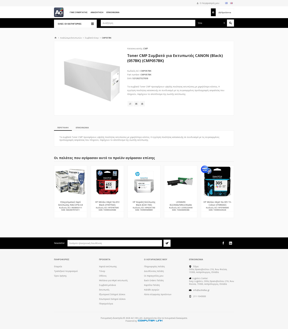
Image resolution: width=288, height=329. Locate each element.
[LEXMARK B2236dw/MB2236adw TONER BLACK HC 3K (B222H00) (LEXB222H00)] (180, 181)
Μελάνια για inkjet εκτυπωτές (113, 280)
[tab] (63, 127)
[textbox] (148, 23)
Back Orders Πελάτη (154, 280)
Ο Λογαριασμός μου (209, 3)
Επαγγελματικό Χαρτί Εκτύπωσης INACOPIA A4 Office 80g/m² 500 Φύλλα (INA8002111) (70, 206)
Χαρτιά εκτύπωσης (108, 266)
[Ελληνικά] (226, 3)
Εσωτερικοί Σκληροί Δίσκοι (112, 299)
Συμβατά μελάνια (107, 285)
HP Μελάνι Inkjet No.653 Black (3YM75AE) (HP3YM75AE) (107, 205)
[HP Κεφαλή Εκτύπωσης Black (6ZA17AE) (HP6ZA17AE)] (144, 181)
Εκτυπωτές (104, 289)
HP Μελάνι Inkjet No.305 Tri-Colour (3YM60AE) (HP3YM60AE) (217, 205)
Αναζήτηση (97, 12)
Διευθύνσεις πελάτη (154, 271)
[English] (231, 3)
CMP (145, 48)
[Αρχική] (55, 37)
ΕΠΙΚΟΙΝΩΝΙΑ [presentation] (82, 127)
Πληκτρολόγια (106, 303)
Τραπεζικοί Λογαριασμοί (66, 271)
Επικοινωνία (112, 12)
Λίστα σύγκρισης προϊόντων (157, 294)
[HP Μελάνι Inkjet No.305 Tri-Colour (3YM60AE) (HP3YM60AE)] (217, 181)
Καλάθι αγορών (151, 289)
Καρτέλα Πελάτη (152, 285)
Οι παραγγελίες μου (154, 275)
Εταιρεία (58, 266)
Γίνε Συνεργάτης (79, 12)
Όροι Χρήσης (60, 275)
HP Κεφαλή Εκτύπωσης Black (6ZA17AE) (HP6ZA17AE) (144, 205)
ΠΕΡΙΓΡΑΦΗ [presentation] (63, 127)
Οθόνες (102, 275)
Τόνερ (102, 271)
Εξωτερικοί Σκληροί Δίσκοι (112, 294)
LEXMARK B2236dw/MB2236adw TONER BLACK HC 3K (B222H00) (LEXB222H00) (180, 206)
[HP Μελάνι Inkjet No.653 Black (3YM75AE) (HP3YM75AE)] (107, 181)
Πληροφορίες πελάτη (154, 266)
